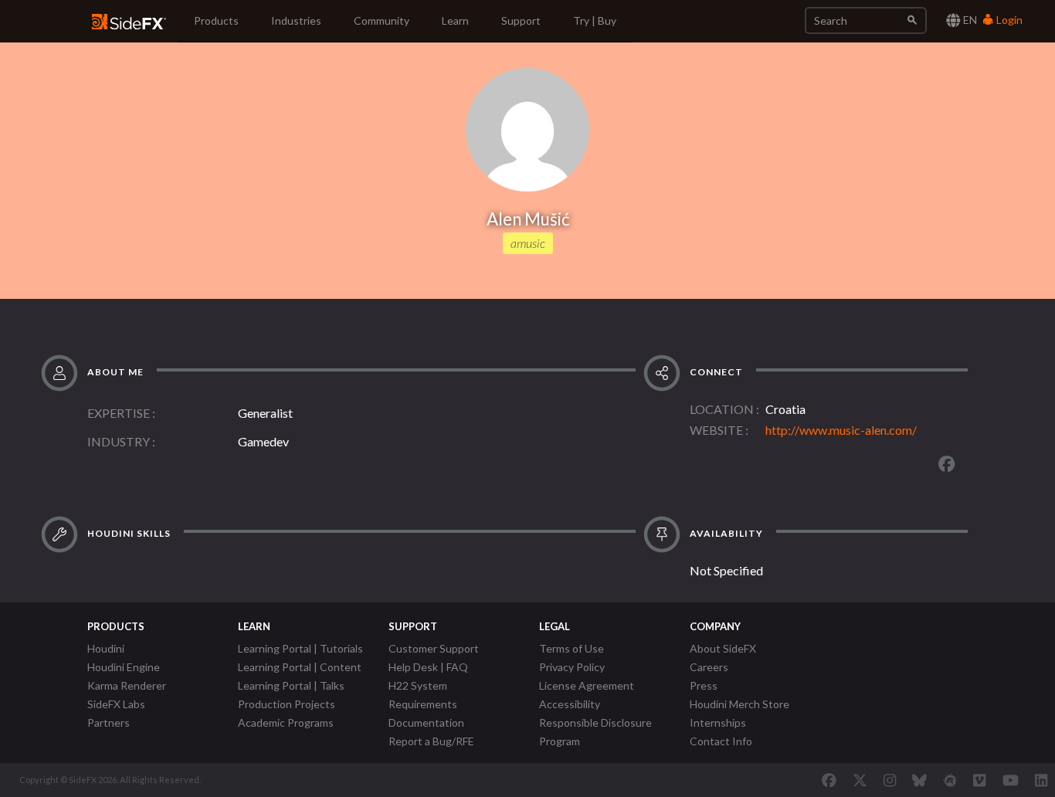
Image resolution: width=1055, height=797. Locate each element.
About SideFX (723, 648)
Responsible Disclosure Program (595, 732)
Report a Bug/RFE (431, 741)
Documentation (426, 722)
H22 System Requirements (422, 695)
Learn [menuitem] (455, 20)
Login (1008, 19)
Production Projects (286, 704)
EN (969, 19)
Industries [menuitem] (296, 20)
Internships (718, 722)
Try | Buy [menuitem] (594, 20)
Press (703, 685)
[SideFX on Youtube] (1010, 780)
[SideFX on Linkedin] (1041, 780)
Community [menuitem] (381, 20)
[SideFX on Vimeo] (979, 780)
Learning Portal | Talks (291, 685)
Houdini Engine (123, 666)
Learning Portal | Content (299, 666)
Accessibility (569, 704)
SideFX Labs (116, 704)
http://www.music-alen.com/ (841, 429)
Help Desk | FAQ (428, 666)
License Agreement (586, 685)
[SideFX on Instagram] (890, 780)
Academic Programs (286, 722)
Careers (709, 666)
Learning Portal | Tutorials (300, 648)
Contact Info (721, 741)
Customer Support (433, 648)
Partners (108, 722)
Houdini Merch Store (739, 704)
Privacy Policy (572, 666)
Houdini (105, 648)
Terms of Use (571, 648)
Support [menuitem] (521, 20)
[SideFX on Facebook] (829, 780)
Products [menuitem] (216, 20)
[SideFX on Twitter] (860, 780)
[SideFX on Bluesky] (919, 780)
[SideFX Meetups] (950, 780)
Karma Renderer (126, 685)
